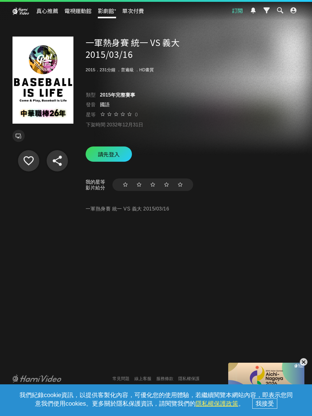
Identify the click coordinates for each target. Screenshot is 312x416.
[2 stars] (139, 184)
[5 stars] (180, 184)
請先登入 (109, 154)
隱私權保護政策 (217, 403)
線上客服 (142, 378)
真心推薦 (47, 11)
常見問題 (120, 378)
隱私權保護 (189, 378)
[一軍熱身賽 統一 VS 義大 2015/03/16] (28, 160)
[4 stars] (166, 184)
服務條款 (164, 378)
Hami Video (20, 11)
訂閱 (237, 10)
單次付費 (133, 11)
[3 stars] (153, 184)
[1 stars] (125, 184)
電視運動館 (78, 11)
